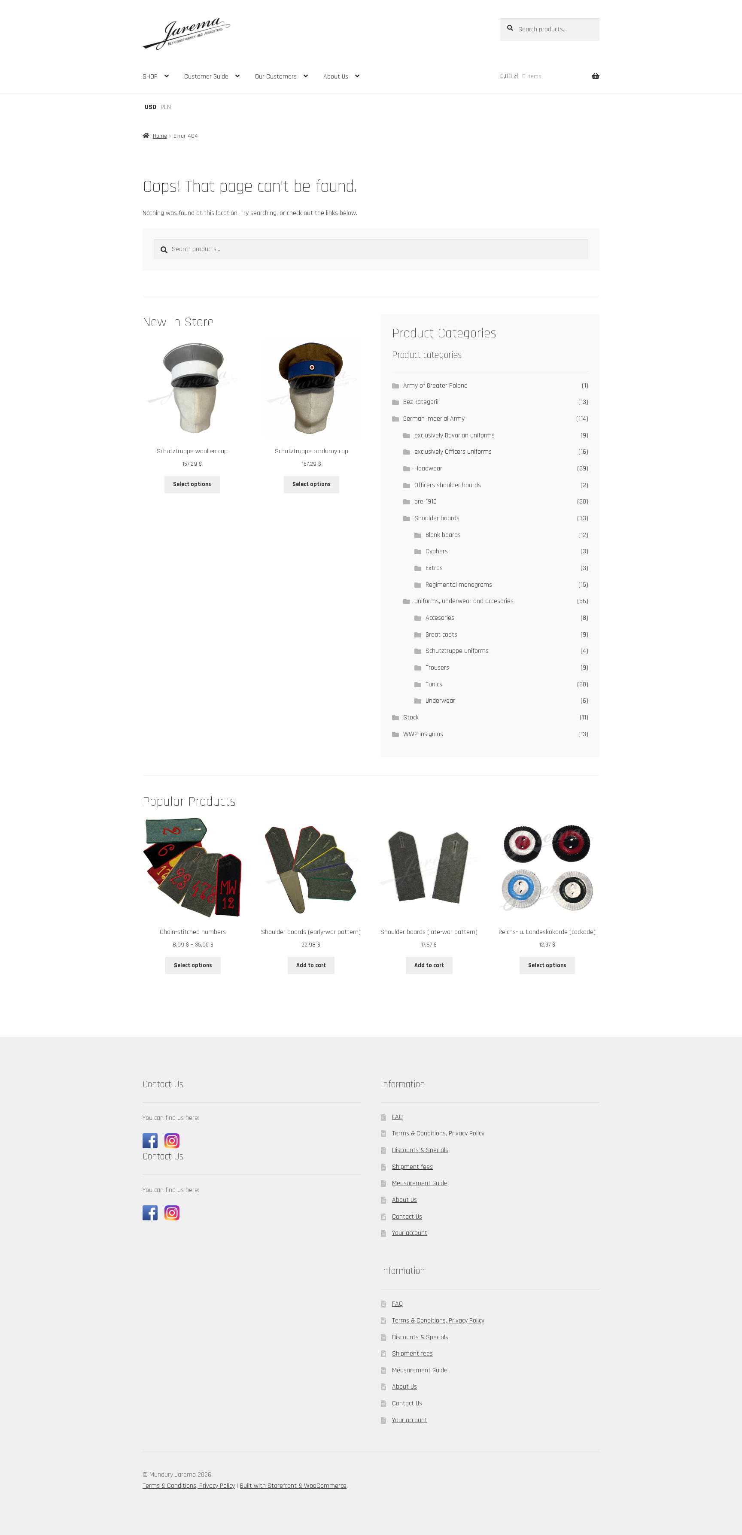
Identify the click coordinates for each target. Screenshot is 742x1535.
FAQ (397, 1117)
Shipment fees (412, 1166)
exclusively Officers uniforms (453, 451)
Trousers (437, 667)
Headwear (428, 468)
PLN (166, 107)
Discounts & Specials (420, 1150)
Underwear (440, 700)
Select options (192, 484)
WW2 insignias (423, 734)
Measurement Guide (419, 1183)
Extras (434, 568)
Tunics (434, 684)
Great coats (441, 634)
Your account (409, 1233)
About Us (335, 76)
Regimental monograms (459, 584)
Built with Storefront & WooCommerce (293, 1485)
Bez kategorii (420, 402)
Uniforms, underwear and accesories (464, 601)
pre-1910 (425, 501)
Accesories (440, 617)
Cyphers (437, 551)
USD (150, 107)
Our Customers (276, 76)
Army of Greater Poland (435, 385)
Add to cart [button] (311, 965)
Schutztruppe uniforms (457, 650)
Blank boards (443, 535)
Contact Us (407, 1216)
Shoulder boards (436, 518)
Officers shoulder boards (447, 485)
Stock (411, 717)
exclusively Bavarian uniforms (454, 435)
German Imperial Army (434, 418)
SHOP (150, 76)
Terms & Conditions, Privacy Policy (438, 1133)
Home (160, 136)
